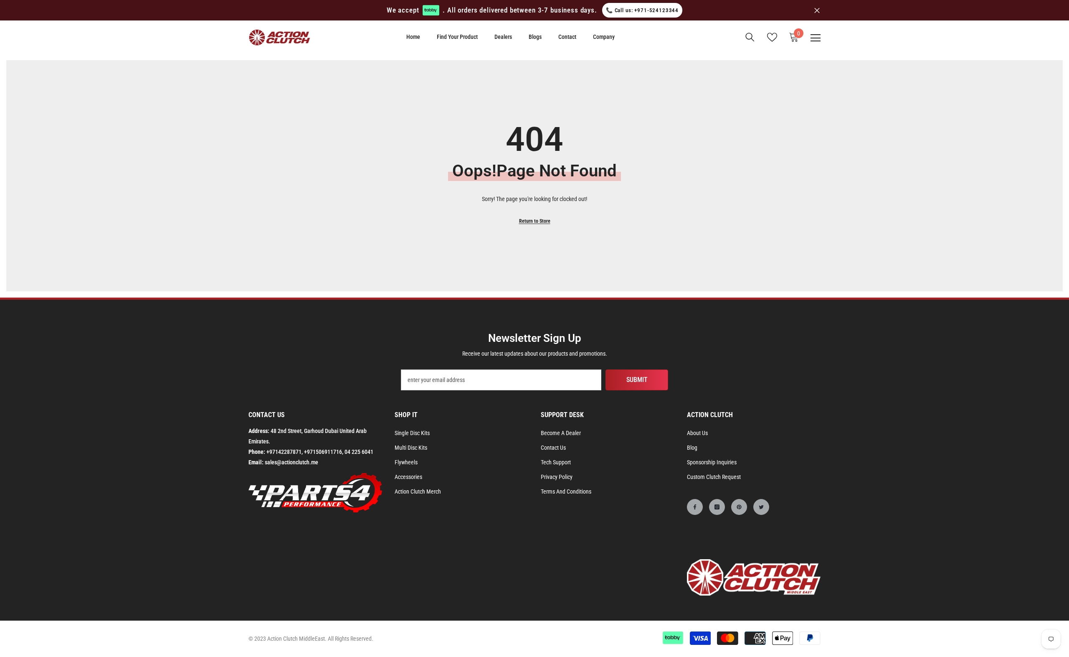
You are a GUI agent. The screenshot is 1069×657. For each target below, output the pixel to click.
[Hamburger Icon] (816, 38)
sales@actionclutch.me (291, 462)
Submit (637, 380)
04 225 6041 (359, 451)
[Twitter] (761, 507)
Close (817, 10)
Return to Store (534, 221)
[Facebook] (695, 507)
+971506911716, (323, 451)
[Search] (750, 37)
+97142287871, (284, 451)
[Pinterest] (739, 507)
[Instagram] (717, 507)
